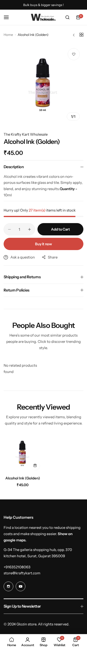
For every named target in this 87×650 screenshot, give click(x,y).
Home (8, 35)
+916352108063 (17, 567)
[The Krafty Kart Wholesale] (43, 17)
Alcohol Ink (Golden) (22, 478)
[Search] (67, 17)
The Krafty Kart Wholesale (26, 134)
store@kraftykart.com (22, 573)
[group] (43, 84)
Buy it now (43, 244)
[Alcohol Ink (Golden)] (23, 453)
